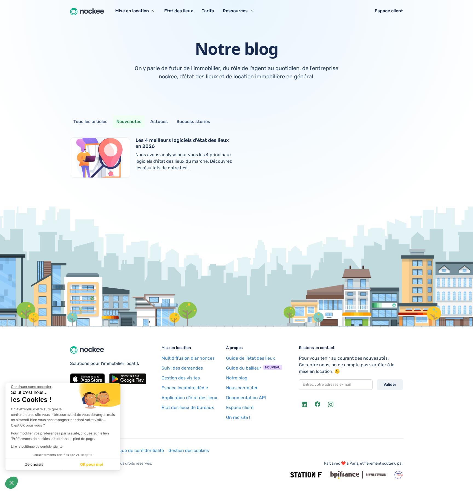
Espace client (389, 10)
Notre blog (236, 378)
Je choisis (34, 464)
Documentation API (246, 397)
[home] (87, 11)
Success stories (193, 121)
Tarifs (208, 10)
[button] (11, 482)
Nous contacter (242, 387)
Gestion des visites (180, 378)
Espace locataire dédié (184, 387)
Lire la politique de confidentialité (37, 446)
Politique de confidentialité (136, 450)
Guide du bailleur (243, 368)
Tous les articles (90, 121)
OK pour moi (91, 464)
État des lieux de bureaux (187, 407)
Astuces (159, 121)
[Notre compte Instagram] (330, 404)
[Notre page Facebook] (317, 404)
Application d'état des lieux (189, 397)
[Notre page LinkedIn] (304, 404)
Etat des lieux (178, 10)
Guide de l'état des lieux (250, 358)
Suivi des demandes (182, 368)
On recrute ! (238, 417)
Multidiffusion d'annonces (188, 358)
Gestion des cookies (188, 450)
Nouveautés (129, 121)
